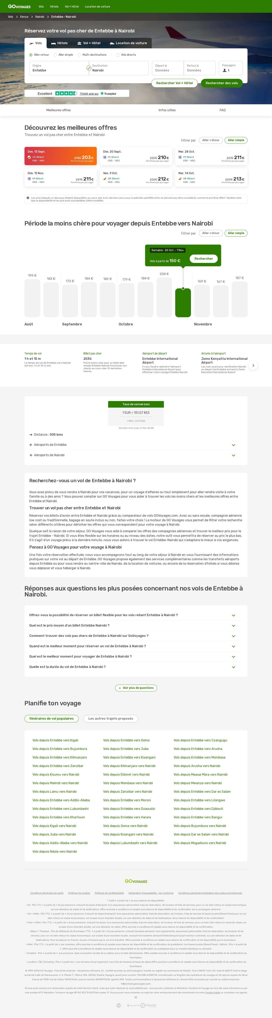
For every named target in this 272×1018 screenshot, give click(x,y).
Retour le (193, 65)
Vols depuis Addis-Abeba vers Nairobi (60, 843)
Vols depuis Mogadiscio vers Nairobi (200, 843)
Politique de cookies (79, 893)
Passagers (229, 65)
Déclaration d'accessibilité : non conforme (151, 893)
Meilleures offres (58, 110)
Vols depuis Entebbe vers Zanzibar (57, 766)
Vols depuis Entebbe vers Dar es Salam (202, 792)
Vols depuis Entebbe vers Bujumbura (59, 749)
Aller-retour (211, 140)
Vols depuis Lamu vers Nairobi (54, 792)
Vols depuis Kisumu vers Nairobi (55, 774)
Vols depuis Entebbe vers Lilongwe (199, 800)
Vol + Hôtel (72, 6)
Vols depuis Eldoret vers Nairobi (126, 774)
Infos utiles (167, 110)
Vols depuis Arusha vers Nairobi (197, 766)
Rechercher (204, 259)
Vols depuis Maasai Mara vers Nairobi (201, 774)
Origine (37, 65)
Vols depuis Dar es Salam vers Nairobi (201, 834)
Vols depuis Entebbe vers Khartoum (58, 817)
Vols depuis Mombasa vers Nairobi (128, 783)
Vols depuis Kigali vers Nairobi (54, 826)
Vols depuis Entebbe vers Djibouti (198, 809)
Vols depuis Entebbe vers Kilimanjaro (59, 757)
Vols (41, 6)
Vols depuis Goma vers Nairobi (125, 826)
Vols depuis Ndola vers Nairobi (54, 851)
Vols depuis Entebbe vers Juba (126, 749)
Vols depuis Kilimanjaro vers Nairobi (129, 766)
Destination (100, 65)
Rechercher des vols (222, 83)
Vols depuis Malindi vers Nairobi (55, 783)
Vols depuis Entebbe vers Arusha (198, 749)
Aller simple (236, 140)
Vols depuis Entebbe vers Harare (127, 817)
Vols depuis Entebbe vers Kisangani (129, 757)
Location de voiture (97, 6)
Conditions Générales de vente (47, 893)
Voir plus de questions (138, 688)
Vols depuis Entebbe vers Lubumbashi (60, 809)
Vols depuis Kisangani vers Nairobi (128, 834)
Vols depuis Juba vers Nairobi (54, 834)
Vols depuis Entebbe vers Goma (126, 740)
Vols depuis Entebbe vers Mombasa (199, 757)
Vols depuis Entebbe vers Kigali (55, 740)
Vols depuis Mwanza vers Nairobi (198, 783)
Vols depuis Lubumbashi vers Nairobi (130, 843)
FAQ (223, 110)
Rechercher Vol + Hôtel (174, 83)
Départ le (161, 65)
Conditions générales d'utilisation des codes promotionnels (210, 893)
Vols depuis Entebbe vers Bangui (198, 817)
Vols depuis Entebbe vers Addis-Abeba (61, 800)
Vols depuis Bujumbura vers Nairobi (200, 826)
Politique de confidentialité (109, 893)
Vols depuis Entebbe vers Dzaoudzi (129, 809)
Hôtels (54, 6)
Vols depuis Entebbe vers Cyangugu (200, 740)
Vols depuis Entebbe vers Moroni (127, 800)
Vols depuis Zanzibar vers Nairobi (127, 792)
